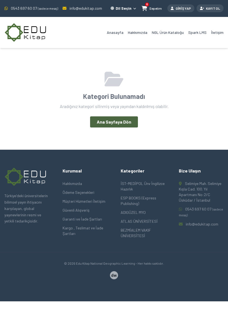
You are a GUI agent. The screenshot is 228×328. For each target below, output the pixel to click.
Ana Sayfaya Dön (114, 121)
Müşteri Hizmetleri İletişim (84, 201)
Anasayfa (115, 32)
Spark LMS (197, 32)
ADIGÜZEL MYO (133, 212)
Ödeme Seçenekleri (78, 192)
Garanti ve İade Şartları (82, 219)
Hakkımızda (137, 32)
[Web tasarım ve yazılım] (114, 275)
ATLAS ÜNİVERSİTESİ (139, 221)
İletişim (217, 32)
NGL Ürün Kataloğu (168, 32)
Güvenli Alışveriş (76, 210)
